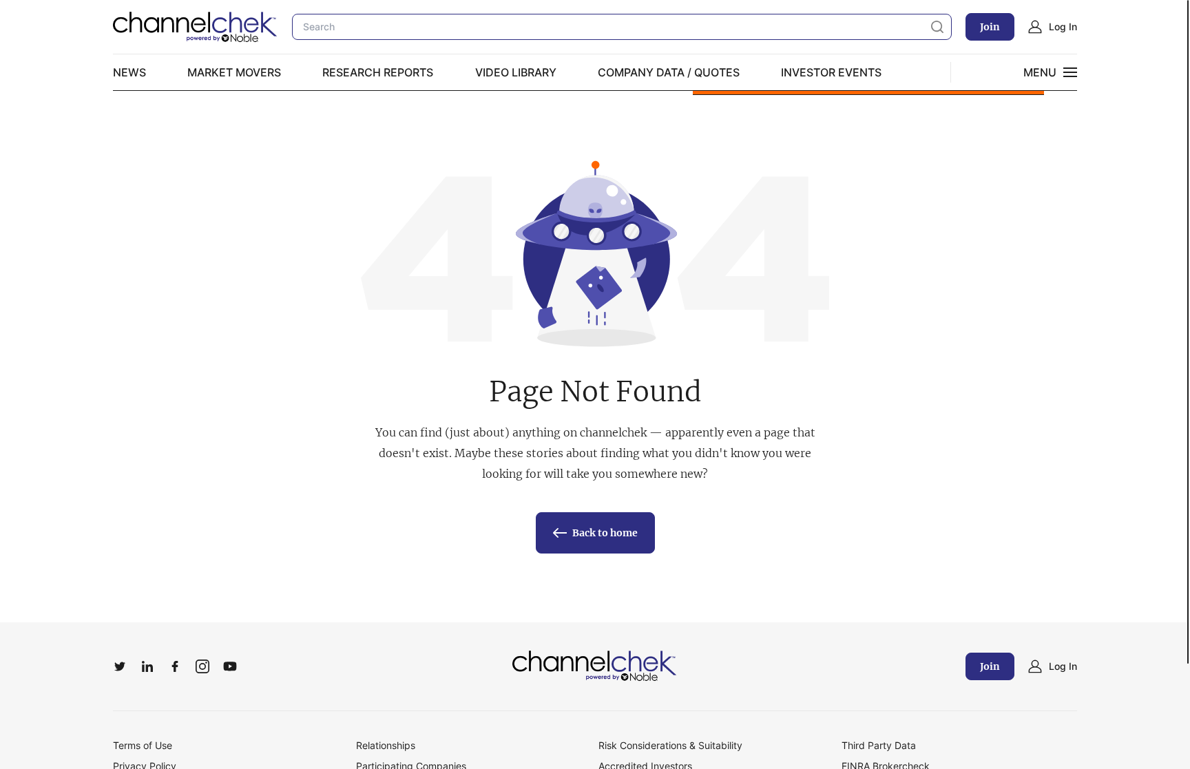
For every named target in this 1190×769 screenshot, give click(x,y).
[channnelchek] (195, 26)
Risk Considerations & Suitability (670, 745)
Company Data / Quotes (669, 72)
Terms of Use (142, 745)
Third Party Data (879, 745)
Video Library (515, 72)
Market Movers (234, 72)
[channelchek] (595, 666)
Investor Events (831, 72)
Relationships (385, 745)
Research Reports (377, 72)
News (129, 72)
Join (990, 27)
